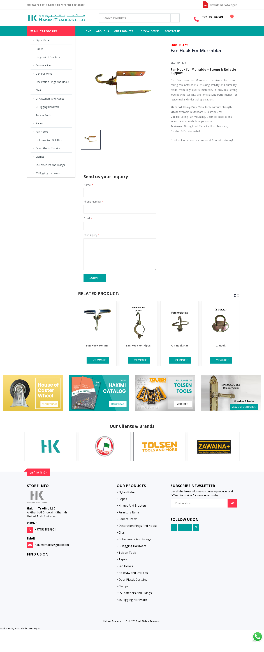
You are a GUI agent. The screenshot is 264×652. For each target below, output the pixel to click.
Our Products (123, 31)
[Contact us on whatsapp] (257, 636)
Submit (94, 277)
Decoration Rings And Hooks (53, 82)
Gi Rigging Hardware (47, 107)
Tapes (39, 123)
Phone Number (92, 201)
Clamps (40, 156)
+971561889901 (45, 529)
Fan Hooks (42, 131)
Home (87, 31)
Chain (39, 90)
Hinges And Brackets (48, 57)
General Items (44, 73)
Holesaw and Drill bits (49, 140)
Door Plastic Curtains (48, 148)
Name (87, 185)
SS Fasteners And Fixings (50, 165)
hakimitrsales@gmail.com (52, 545)
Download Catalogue (223, 5)
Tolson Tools (43, 115)
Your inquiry (90, 235)
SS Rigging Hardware (48, 173)
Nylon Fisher (43, 40)
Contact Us (172, 31)
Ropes (39, 48)
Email (87, 218)
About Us (102, 31)
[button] (230, 18)
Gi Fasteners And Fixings (50, 98)
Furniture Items (45, 65)
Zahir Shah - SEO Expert (28, 628)
